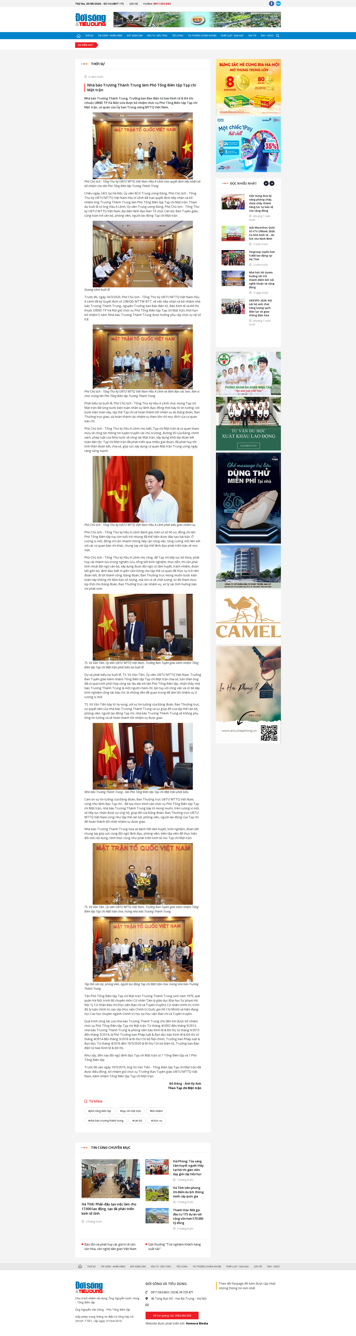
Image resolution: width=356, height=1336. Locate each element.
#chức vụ (156, 1120)
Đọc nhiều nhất (243, 183)
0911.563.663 (160, 1292)
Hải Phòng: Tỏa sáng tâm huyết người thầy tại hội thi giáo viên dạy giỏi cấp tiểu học (188, 1167)
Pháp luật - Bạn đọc (232, 35)
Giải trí (252, 35)
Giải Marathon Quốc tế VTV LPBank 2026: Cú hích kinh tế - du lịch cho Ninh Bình (262, 233)
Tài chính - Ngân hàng (110, 35)
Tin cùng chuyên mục (111, 1147)
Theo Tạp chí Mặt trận (184, 1088)
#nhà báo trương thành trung (105, 1120)
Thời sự (89, 35)
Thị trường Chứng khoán (202, 35)
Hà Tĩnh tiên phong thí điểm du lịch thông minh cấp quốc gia (188, 1192)
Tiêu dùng (177, 35)
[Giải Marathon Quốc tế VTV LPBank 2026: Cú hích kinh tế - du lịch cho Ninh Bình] (233, 233)
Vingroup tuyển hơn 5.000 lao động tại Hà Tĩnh (262, 255)
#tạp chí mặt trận (130, 1111)
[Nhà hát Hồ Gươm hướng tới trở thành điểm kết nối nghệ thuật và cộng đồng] (233, 278)
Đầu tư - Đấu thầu (157, 35)
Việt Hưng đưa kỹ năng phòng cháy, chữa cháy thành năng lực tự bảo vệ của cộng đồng (261, 203)
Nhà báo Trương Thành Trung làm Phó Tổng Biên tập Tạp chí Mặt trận (141, 87)
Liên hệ (133, 3)
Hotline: (157, 3)
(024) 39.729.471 (182, 1292)
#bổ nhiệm (156, 1111)
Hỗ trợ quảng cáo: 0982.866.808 (172, 1315)
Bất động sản (135, 35)
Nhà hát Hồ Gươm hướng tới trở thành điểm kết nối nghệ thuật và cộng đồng (261, 280)
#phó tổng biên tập (99, 1111)
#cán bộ (137, 1120)
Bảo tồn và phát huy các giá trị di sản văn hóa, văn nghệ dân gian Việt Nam (110, 1246)
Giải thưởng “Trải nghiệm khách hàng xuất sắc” (174, 1246)
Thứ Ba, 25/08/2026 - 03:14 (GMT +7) (99, 3)
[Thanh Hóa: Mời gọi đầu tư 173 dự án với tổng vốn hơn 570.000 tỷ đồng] (157, 1215)
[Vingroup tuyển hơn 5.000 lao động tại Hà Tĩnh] (233, 257)
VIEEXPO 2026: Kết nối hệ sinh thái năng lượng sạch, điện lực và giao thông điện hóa (260, 308)
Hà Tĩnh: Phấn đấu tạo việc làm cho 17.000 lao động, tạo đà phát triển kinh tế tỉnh (109, 1209)
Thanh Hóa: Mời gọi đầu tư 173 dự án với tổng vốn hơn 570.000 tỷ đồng (188, 1216)
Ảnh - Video (267, 35)
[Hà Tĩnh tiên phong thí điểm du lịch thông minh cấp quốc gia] (157, 1193)
